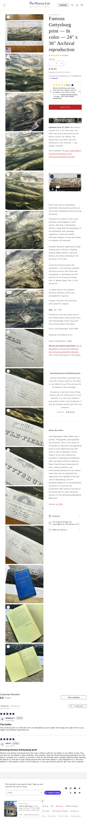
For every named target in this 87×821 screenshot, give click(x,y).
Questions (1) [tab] (15, 706)
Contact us (74, 811)
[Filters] (71, 706)
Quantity (52, 59)
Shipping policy (76, 816)
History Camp (44, 811)
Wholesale (59, 806)
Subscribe (63, 5)
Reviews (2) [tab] (5, 706)
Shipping (52, 72)
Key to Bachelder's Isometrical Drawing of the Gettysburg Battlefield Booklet (65, 154)
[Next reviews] (80, 91)
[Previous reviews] (50, 91)
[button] (4, 5)
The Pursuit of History (60, 811)
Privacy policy (52, 816)
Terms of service (63, 816)
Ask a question (74, 697)
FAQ (52, 806)
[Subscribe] (41, 792)
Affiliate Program (71, 806)
